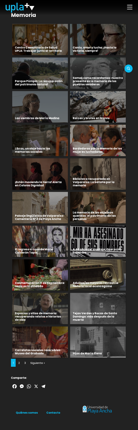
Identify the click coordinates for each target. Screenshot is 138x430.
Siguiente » (37, 363)
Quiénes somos (27, 413)
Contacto (53, 413)
